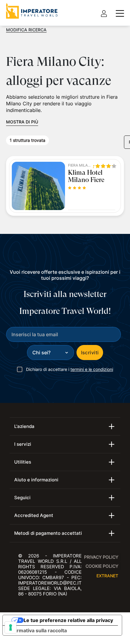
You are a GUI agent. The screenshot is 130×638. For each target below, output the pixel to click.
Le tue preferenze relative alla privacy (68, 620)
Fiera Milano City (80, 165)
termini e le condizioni (91, 369)
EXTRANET (107, 575)
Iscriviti (90, 352)
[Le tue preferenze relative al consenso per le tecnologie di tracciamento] (10, 627)
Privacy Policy (101, 557)
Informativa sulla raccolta (37, 630)
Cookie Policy (102, 566)
